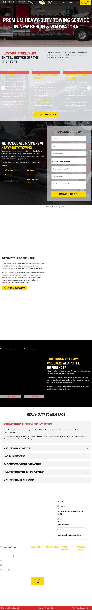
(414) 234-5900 (63, 524)
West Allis (49, 554)
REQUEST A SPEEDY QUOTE (68, 194)
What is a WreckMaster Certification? (19, 480)
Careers (33, 559)
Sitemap (41, 608)
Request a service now (47, 115)
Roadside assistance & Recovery (81, 556)
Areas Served (30, 3)
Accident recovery (33, 175)
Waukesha (50, 550)
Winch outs (9, 170)
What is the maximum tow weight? (17, 448)
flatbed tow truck (45, 100)
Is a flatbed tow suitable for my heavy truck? (22, 464)
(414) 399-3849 (86, 2)
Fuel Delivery (81, 592)
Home (3, 2)
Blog (65, 3)
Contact (34, 574)
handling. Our (69, 108)
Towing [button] (11, 2)
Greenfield (50, 571)
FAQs (33, 563)
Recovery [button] (21, 2)
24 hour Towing (66, 602)
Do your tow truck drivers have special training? (24, 472)
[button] (89, 88)
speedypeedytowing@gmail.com (69, 535)
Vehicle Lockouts (82, 570)
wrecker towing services (19, 151)
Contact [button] (72, 3)
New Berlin (50, 567)
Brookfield (49, 563)
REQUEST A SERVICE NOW (16, 288)
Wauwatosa (50, 559)
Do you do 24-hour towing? (14, 456)
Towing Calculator (52, 3)
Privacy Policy (49, 608)
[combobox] (68, 161)
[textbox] (67, 161)
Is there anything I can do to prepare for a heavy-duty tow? (28, 424)
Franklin (48, 576)
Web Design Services (78, 608)
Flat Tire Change (82, 574)
